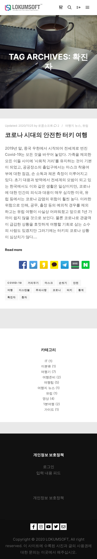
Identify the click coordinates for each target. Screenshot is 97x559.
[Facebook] (33, 526)
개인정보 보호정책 (48, 497)
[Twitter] (56, 526)
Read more (13, 250)
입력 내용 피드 (48, 473)
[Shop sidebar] (60, 7)
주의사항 (41, 289)
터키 (69, 289)
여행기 (46, 372)
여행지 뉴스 (73, 125)
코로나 (57, 289)
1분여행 (48, 404)
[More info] (78, 7)
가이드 (49, 409)
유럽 (85, 125)
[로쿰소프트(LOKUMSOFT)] (23, 7)
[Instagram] (41, 526)
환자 (24, 297)
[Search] (69, 7)
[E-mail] (63, 526)
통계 (81, 289)
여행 (10, 289)
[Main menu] (87, 7)
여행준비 (49, 377)
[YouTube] (48, 526)
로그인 (48, 466)
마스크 (49, 282)
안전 (76, 282)
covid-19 (14, 282)
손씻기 (63, 282)
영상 (46, 398)
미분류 (46, 366)
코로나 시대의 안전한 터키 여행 (46, 134)
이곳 (44, 552)
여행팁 (49, 382)
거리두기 (33, 282)
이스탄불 (24, 289)
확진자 (11, 297)
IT (46, 361)
